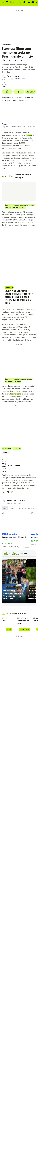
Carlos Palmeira (13, 76)
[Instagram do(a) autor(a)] (12, 492)
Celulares (13, 508)
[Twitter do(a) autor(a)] (3, 492)
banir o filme (15, 394)
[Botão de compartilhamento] (7, 91)
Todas (5, 508)
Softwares (22, 508)
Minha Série (6, 45)
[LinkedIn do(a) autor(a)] (7, 492)
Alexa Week (32, 508)
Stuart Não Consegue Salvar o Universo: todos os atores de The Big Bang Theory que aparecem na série (19, 296)
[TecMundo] (7, 2)
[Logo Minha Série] (29, 2)
